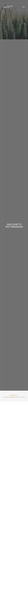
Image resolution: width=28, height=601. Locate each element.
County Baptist (8, 7)
